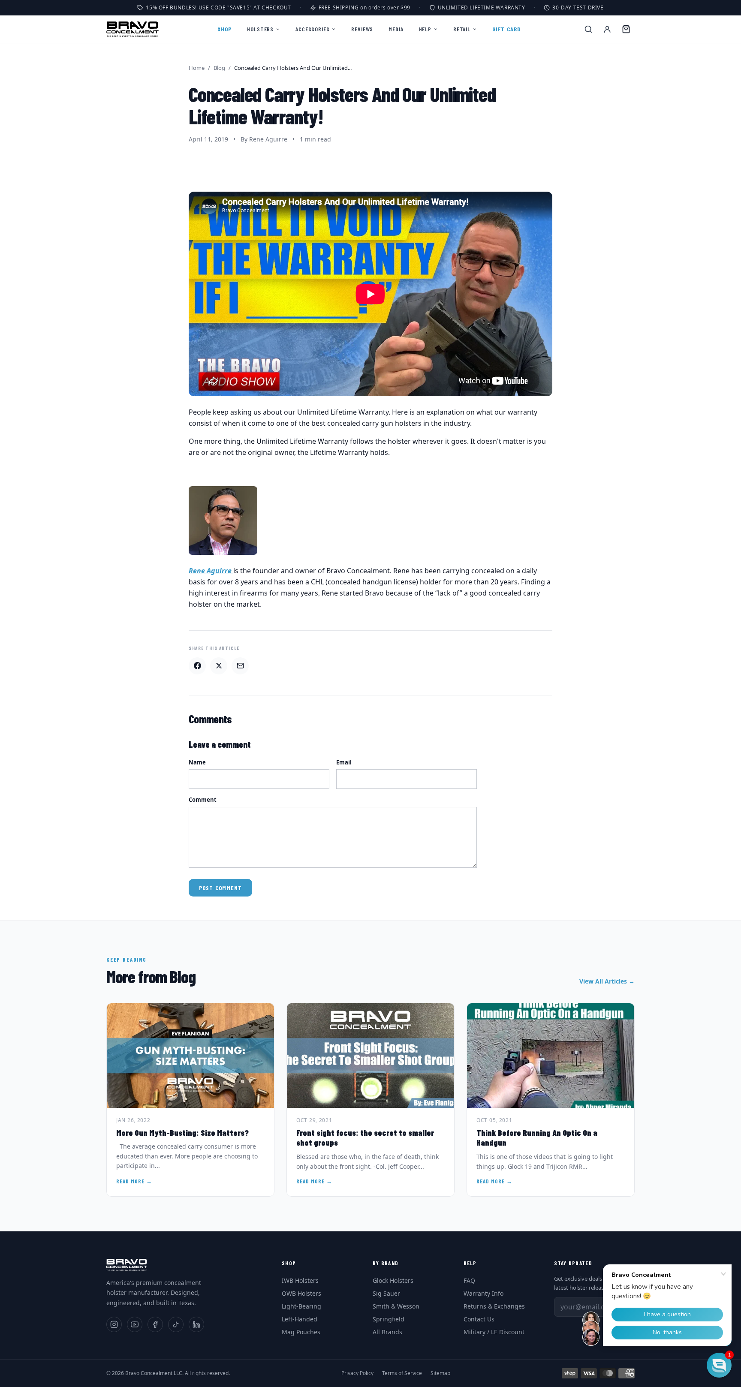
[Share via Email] (240, 665)
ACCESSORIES (312, 29)
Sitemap (440, 1373)
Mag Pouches (301, 1332)
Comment (203, 799)
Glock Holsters (393, 1280)
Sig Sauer (386, 1293)
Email (344, 762)
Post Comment (220, 887)
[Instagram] (114, 1324)
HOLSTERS (260, 29)
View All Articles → (607, 981)
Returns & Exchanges (494, 1306)
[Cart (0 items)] (626, 29)
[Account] (607, 29)
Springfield (388, 1319)
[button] (719, 1365)
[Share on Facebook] (197, 665)
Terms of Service (402, 1373)
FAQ (469, 1280)
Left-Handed (299, 1319)
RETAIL (461, 29)
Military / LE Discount (494, 1332)
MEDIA (396, 29)
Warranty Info (483, 1293)
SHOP (224, 29)
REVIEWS (362, 29)
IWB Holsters (300, 1280)
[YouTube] (134, 1324)
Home (197, 68)
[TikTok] (176, 1324)
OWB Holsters (301, 1293)
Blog (219, 68)
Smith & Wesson (396, 1306)
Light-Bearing (301, 1306)
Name (197, 762)
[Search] (588, 29)
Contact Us (479, 1319)
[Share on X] (218, 665)
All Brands (387, 1332)
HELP (425, 29)
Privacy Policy (357, 1373)
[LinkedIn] (196, 1324)
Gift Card (506, 29)
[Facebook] (155, 1324)
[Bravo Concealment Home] (132, 29)
